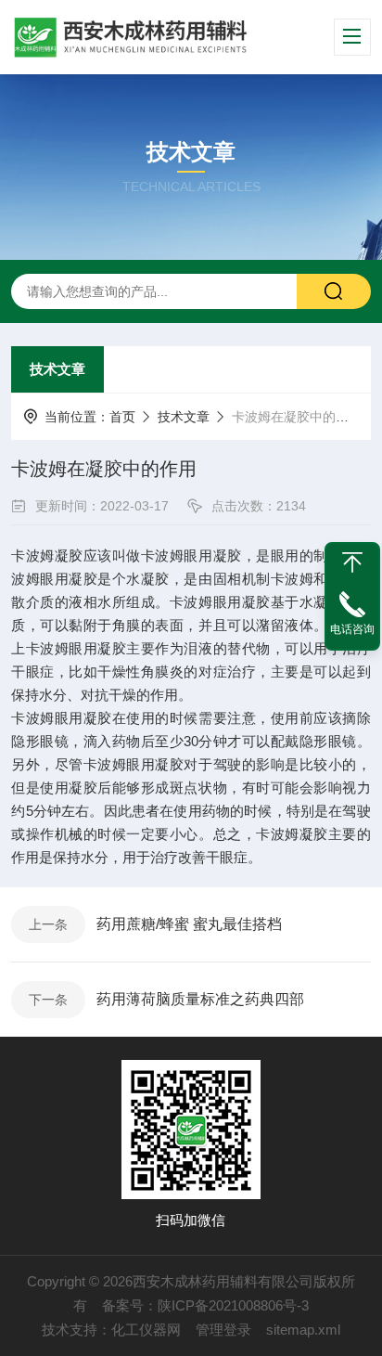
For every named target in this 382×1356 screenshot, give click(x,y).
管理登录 (223, 1329)
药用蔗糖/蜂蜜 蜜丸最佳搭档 (189, 924)
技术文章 (57, 369)
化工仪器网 (146, 1329)
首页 (122, 416)
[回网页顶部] (352, 562)
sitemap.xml (303, 1329)
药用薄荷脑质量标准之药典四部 (200, 999)
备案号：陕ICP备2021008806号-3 (205, 1305)
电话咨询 (352, 629)
